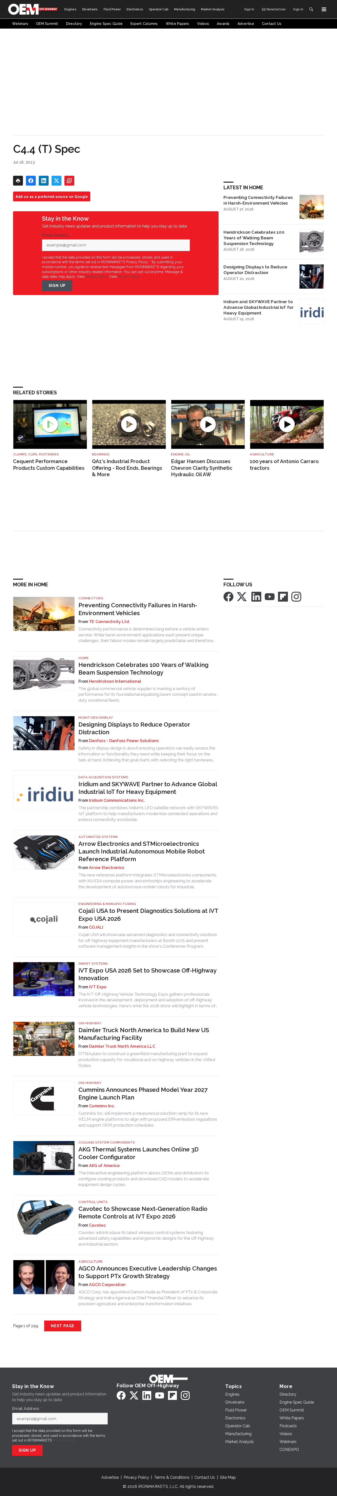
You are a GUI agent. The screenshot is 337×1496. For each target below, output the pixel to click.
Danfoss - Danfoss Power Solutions (124, 740)
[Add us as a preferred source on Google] (69, 181)
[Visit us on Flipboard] (283, 596)
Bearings (100, 454)
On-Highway (89, 1023)
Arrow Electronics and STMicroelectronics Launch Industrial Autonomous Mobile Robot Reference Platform (141, 851)
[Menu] (324, 9)
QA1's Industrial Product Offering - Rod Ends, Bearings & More (127, 467)
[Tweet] (56, 181)
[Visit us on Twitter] (242, 596)
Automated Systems (98, 837)
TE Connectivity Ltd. (109, 621)
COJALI (96, 927)
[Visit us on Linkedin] (256, 596)
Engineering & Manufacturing (107, 904)
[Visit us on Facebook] (228, 596)
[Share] (31, 181)
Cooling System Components (106, 1142)
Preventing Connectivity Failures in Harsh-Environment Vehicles (258, 200)
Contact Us (204, 1477)
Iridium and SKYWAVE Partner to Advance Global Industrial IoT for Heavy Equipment (259, 307)
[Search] (311, 9)
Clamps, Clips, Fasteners (36, 454)
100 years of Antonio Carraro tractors (284, 464)
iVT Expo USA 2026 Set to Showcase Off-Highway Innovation (147, 974)
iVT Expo (97, 987)
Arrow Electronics (106, 867)
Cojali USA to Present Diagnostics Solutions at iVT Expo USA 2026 (148, 914)
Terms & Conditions (171, 1477)
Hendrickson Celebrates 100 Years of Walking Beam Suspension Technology (254, 237)
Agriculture (262, 454)
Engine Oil (180, 454)
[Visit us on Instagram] (296, 596)
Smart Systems (93, 963)
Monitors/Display (95, 717)
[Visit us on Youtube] (270, 596)
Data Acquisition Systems (103, 777)
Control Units (93, 1202)
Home (83, 658)
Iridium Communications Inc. (117, 800)
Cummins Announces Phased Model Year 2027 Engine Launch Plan (142, 1093)
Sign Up (57, 285)
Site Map (228, 1477)
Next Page (63, 1325)
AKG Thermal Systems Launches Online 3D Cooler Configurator (138, 1153)
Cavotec (97, 1225)
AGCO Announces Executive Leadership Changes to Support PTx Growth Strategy (147, 1272)
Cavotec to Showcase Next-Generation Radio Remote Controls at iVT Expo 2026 (142, 1212)
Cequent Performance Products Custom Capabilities (48, 464)
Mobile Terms (97, 276)
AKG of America (104, 1165)
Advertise (110, 1477)
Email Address (57, 235)
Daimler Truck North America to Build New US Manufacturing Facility (143, 1033)
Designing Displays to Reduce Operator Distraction (255, 269)
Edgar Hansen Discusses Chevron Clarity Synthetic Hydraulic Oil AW (201, 467)
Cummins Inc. (102, 1106)
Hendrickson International (115, 681)
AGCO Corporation (107, 1284)
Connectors (90, 598)
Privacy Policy (129, 276)
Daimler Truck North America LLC (122, 1046)
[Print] (18, 181)
